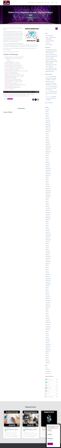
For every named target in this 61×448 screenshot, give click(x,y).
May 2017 (47, 313)
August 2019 (48, 263)
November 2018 (48, 280)
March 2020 (47, 250)
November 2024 (48, 148)
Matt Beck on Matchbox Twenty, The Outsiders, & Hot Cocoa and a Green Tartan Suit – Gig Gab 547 (51, 56)
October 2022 (48, 193)
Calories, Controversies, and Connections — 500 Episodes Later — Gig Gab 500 (51, 83)
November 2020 (48, 236)
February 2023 (48, 186)
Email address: (50, 438)
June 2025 (47, 135)
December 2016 (48, 322)
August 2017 (48, 307)
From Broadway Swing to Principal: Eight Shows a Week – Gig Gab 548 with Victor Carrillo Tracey (51, 51)
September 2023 (48, 173)
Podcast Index (21, 95)
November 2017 (48, 302)
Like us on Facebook (49, 102)
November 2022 (48, 192)
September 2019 (48, 261)
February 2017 (48, 318)
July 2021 (47, 221)
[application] (21, 92)
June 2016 (47, 333)
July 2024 (47, 155)
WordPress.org (48, 373)
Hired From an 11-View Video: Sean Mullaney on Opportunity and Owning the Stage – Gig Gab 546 (51, 61)
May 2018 (47, 291)
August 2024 (48, 153)
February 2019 (48, 274)
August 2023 (48, 175)
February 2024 (48, 164)
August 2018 (48, 285)
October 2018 (48, 282)
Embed (32, 94)
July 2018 (47, 287)
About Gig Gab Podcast (49, 35)
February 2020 (48, 252)
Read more (15, 436)
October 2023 (48, 171)
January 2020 (48, 254)
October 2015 (48, 348)
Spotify (16, 95)
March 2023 (47, 184)
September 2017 (48, 305)
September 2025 (48, 129)
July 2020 (47, 243)
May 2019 (47, 269)
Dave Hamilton (48, 81)
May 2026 (47, 115)
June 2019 (47, 267)
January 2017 (48, 320)
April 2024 (47, 160)
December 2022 (48, 190)
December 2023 (48, 168)
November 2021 (48, 214)
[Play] (4, 91)
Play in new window (10, 94)
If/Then (8, 59)
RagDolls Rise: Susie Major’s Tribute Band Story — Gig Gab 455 (51, 98)
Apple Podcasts (11, 95)
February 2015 (48, 362)
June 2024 (47, 157)
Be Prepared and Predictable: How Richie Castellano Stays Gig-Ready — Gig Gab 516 (51, 78)
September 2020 (48, 239)
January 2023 (48, 188)
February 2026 (48, 120)
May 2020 (47, 247)
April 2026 (47, 116)
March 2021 (47, 228)
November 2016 (48, 324)
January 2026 (48, 122)
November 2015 (48, 346)
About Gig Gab (47, 2)
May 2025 (47, 137)
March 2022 (47, 206)
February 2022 (48, 208)
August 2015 (48, 351)
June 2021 (47, 223)
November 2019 (48, 258)
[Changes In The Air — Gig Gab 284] (49, 418)
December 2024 (48, 146)
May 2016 (47, 335)
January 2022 (48, 210)
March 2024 (47, 162)
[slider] (37, 92)
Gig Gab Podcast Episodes (39, 2)
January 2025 (48, 144)
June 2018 (47, 289)
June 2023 (47, 179)
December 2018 (48, 278)
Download (17, 94)
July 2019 (47, 265)
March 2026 (47, 118)
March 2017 (47, 316)
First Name (49, 430)
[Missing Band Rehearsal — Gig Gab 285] (30, 418)
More (28, 95)
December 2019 (48, 256)
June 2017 (47, 311)
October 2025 (48, 127)
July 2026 (47, 111)
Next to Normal (10, 61)
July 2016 (47, 331)
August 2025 (48, 131)
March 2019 (47, 272)
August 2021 (48, 219)
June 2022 (47, 201)
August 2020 (48, 241)
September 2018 (48, 283)
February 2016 (48, 340)
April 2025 (47, 138)
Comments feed (48, 371)
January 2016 (48, 342)
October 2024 (48, 149)
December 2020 (48, 234)
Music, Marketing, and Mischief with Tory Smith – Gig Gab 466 (51, 93)
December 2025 (48, 124)
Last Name (49, 434)
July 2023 (47, 177)
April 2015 (47, 359)
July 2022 (47, 199)
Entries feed (47, 369)
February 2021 (48, 230)
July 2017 (47, 309)
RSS (25, 95)
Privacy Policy (48, 42)
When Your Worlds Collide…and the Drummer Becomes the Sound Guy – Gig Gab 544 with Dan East (51, 70)
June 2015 (47, 355)
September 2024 (48, 151)
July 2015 (47, 353)
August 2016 (48, 329)
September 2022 (48, 195)
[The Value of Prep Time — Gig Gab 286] (12, 418)
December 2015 (48, 344)
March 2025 (47, 140)
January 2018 (48, 298)
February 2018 (48, 296)
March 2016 (47, 338)
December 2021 (48, 212)
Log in (47, 367)
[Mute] (35, 91)
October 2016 (48, 326)
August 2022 (48, 197)
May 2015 (47, 357)
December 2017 (48, 300)
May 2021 (47, 225)
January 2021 (48, 232)
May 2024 (47, 159)
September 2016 (48, 327)
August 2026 (48, 109)
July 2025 (47, 133)
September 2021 (48, 217)
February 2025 (48, 142)
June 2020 (47, 245)
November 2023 (48, 170)
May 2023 (47, 181)
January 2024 (48, 166)
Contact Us (52, 2)
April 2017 (47, 315)
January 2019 (48, 276)
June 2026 (47, 113)
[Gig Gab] (6, 2)
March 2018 (47, 294)
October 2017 (48, 304)
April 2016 (47, 337)
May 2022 (47, 203)
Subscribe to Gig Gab (31, 2)
